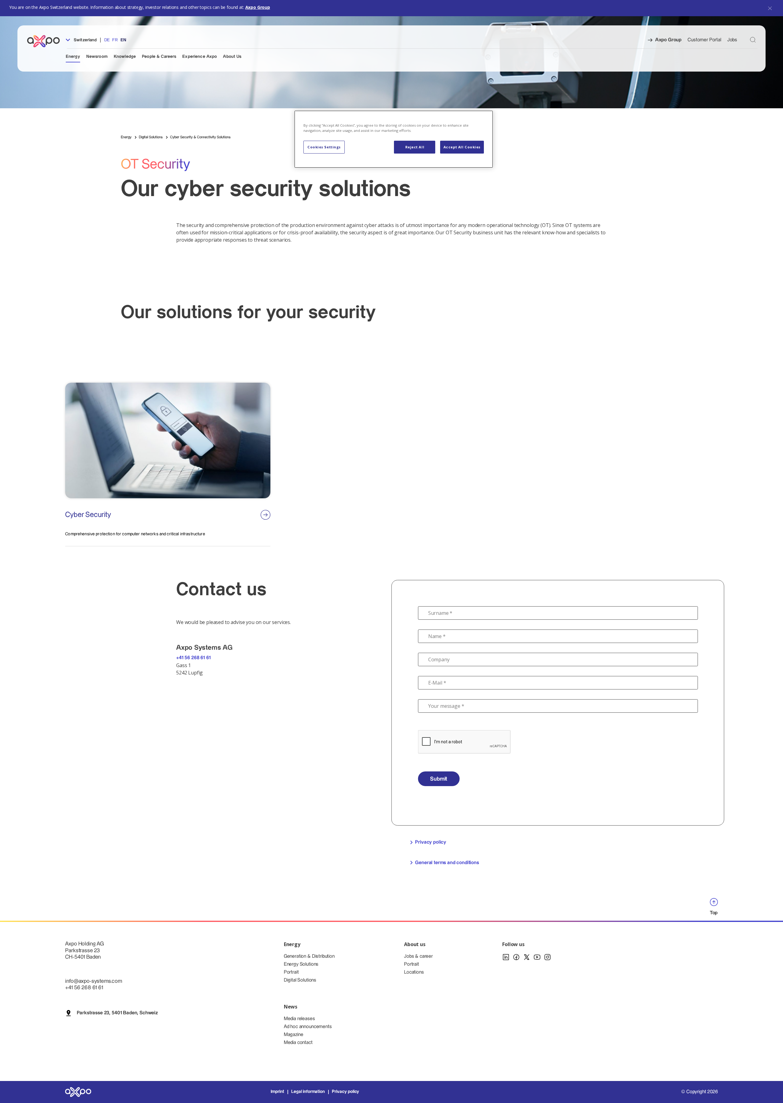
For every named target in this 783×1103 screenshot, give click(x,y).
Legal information (308, 1092)
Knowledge (125, 56)
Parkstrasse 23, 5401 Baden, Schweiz (117, 1013)
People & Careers (159, 56)
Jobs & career (418, 956)
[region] (393, 139)
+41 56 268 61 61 (193, 657)
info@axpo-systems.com (93, 981)
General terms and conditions (447, 862)
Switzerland (84, 40)
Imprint (277, 1092)
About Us (232, 56)
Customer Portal (704, 40)
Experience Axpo (199, 56)
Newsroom (97, 56)
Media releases (299, 1018)
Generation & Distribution (309, 956)
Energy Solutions (301, 964)
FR (114, 40)
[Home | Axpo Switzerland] (46, 41)
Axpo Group (257, 7)
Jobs (732, 40)
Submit (438, 779)
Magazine (293, 1034)
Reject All (415, 147)
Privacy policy (430, 842)
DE (106, 40)
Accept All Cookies (462, 147)
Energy (73, 56)
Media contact (298, 1042)
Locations (414, 972)
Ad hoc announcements (308, 1026)
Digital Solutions (300, 980)
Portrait (291, 972)
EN (123, 40)
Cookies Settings (324, 147)
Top (714, 913)
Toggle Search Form (752, 39)
